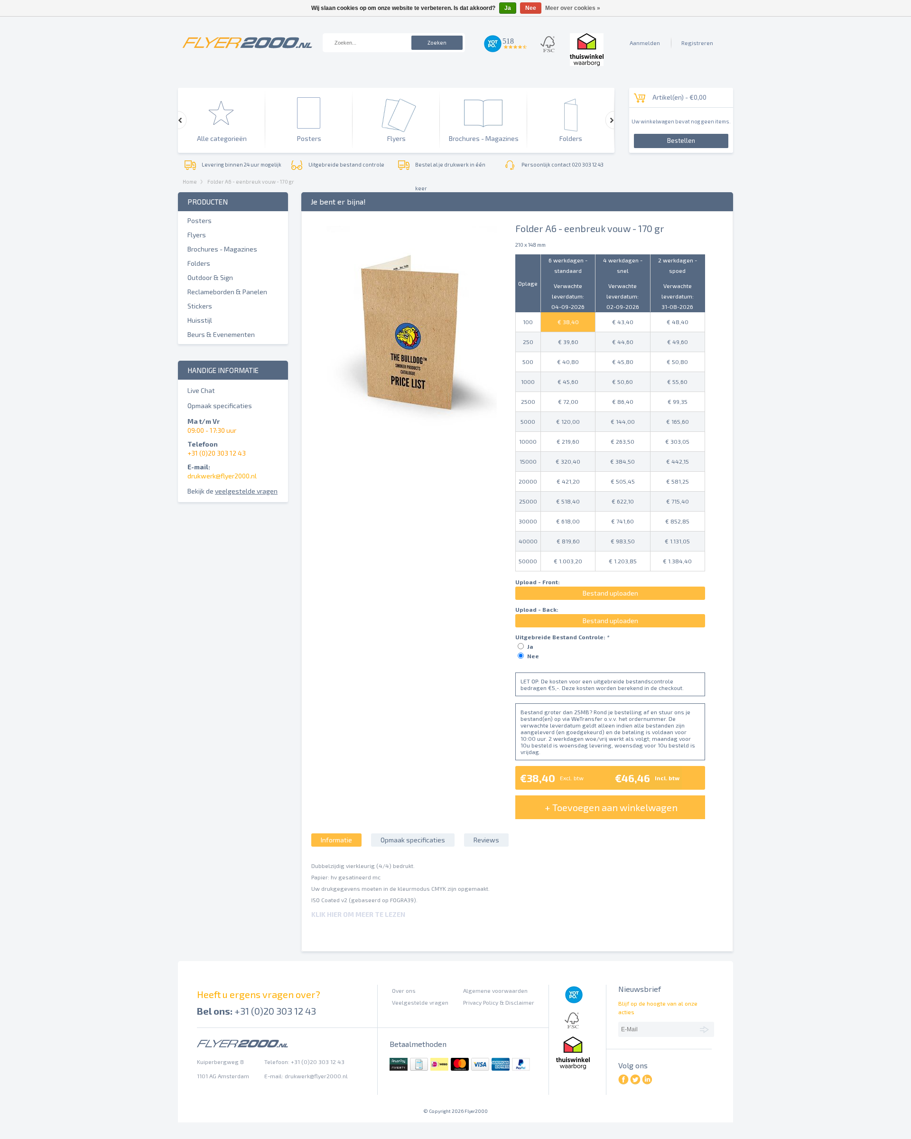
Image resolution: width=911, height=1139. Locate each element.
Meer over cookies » (572, 8)
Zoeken (437, 42)
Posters (199, 220)
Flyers (196, 235)
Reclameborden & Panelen (227, 292)
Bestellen (681, 140)
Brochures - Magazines (222, 249)
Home (190, 181)
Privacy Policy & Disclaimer (498, 1002)
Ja (530, 646)
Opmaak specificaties (219, 405)
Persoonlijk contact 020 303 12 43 (562, 164)
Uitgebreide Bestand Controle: (562, 637)
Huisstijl (199, 320)
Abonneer (706, 1029)
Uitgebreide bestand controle (346, 164)
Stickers (199, 306)
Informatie (336, 840)
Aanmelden (645, 42)
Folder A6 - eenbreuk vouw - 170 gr (250, 181)
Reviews (486, 840)
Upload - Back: (536, 609)
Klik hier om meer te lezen (358, 914)
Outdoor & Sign (210, 277)
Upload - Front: (537, 582)
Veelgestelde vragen (420, 1002)
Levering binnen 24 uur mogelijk (241, 164)
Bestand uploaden (610, 593)
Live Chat (201, 390)
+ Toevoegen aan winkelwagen (611, 807)
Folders (198, 263)
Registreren (697, 42)
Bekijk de (232, 491)
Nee (533, 656)
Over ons (404, 990)
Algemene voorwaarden (495, 990)
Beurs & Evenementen (221, 334)
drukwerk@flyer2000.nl (222, 476)
